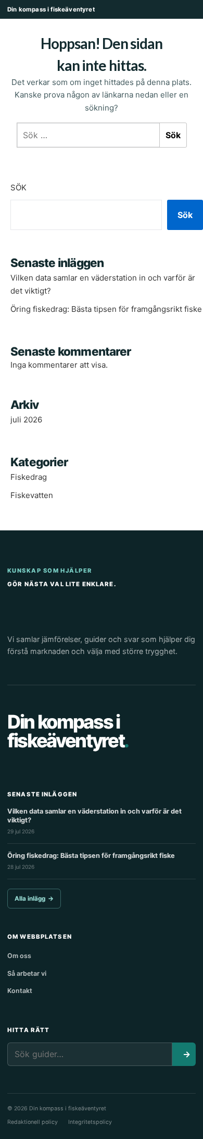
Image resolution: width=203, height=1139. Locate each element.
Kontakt (19, 991)
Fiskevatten (31, 495)
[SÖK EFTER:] (88, 135)
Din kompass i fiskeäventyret (51, 9)
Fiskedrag (28, 477)
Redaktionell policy (32, 1122)
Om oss (19, 956)
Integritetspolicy (90, 1122)
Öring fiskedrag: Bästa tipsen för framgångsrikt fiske (106, 309)
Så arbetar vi (26, 973)
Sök (18, 187)
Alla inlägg (34, 898)
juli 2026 (26, 420)
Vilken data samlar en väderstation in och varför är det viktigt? (94, 815)
